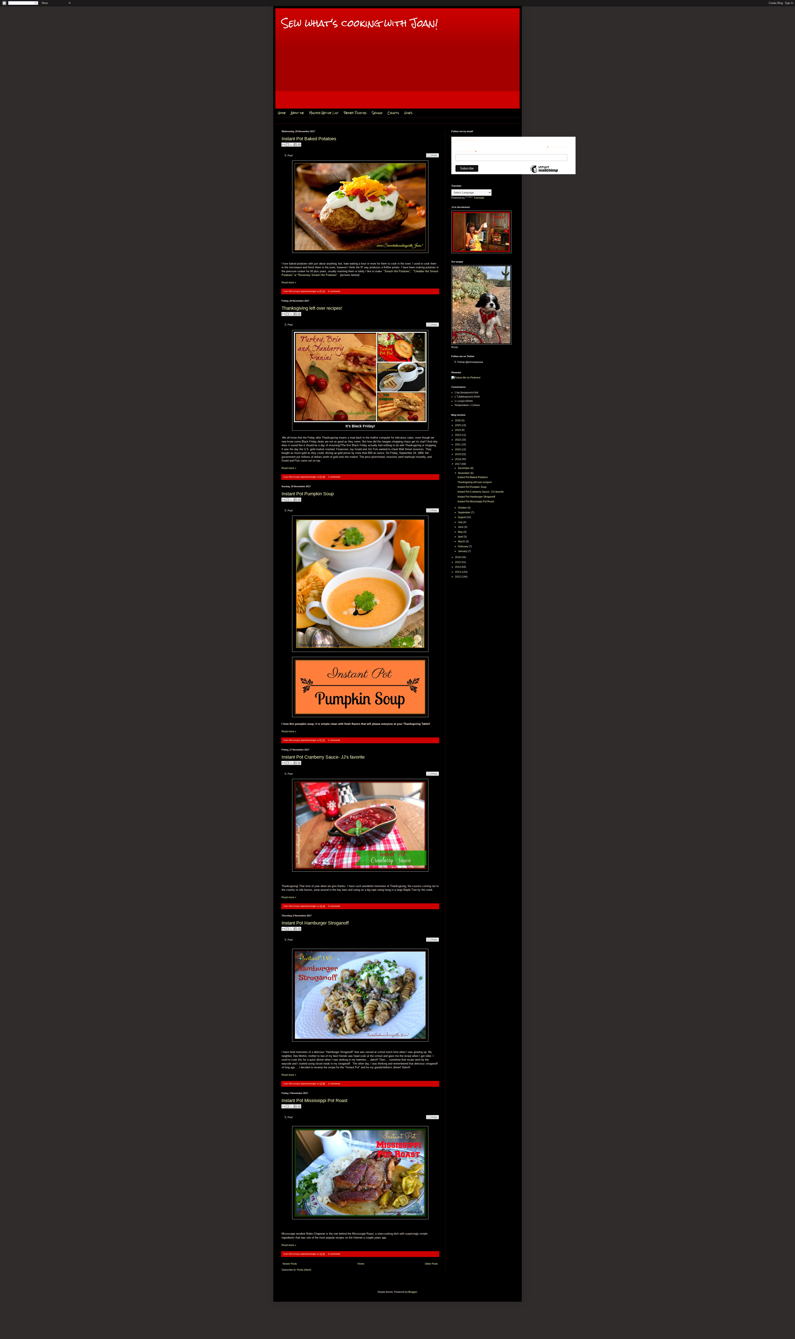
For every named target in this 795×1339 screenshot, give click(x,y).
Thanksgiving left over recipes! (312, 308)
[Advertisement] (397, 74)
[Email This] (283, 145)
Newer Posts (290, 1263)
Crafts (393, 113)
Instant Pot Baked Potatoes (309, 138)
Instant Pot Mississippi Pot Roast (314, 1100)
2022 (458, 439)
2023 (458, 435)
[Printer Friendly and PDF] (432, 159)
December (464, 468)
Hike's (408, 113)
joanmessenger (309, 291)
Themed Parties (355, 113)
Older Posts (431, 1263)
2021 (458, 444)
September (464, 512)
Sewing (377, 113)
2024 (458, 430)
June (461, 527)
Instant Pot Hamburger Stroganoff (315, 923)
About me (297, 113)
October (462, 507)
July (460, 522)
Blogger (412, 1292)
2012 (458, 576)
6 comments (334, 291)
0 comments (334, 906)
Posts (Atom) (304, 1269)
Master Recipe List (323, 113)
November (464, 473)
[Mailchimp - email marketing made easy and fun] (544, 172)
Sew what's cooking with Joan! (360, 23)
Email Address (466, 151)
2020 (458, 449)
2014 (458, 567)
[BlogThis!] (287, 145)
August (462, 517)
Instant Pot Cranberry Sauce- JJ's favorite (323, 757)
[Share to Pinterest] (299, 145)
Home (282, 113)
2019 (458, 454)
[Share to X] (291, 145)
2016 (458, 557)
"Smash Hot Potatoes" (397, 271)
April (461, 536)
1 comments (334, 477)
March (462, 541)
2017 (458, 464)
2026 (458, 420)
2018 (458, 459)
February (463, 546)
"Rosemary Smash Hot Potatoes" (317, 275)
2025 (458, 425)
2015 (458, 562)
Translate (479, 197)
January (463, 551)
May (460, 532)
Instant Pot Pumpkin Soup (308, 493)
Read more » (289, 282)
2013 (458, 571)
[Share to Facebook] (295, 145)
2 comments (334, 1083)
